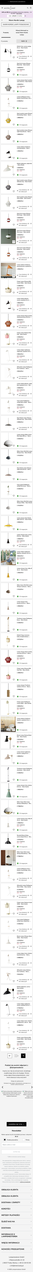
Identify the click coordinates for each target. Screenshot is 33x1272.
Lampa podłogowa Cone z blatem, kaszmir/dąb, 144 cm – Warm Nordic (24, 869)
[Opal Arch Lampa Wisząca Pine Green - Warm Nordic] (16, 236)
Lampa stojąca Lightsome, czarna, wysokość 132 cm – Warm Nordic (23, 1004)
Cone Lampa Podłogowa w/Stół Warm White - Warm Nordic (24, 401)
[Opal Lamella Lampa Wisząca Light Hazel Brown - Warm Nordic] (16, 136)
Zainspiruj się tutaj (15, 1124)
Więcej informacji (10, 1243)
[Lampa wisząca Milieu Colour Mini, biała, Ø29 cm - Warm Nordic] (16, 440)
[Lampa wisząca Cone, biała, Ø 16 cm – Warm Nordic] (16, 824)
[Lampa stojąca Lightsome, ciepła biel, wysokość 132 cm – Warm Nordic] (16, 356)
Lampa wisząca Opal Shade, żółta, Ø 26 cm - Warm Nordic (24, 518)
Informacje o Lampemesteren (9, 1235)
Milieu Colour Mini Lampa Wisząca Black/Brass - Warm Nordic (24, 852)
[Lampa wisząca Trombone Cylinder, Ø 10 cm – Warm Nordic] (16, 691)
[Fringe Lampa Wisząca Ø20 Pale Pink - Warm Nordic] (16, 674)
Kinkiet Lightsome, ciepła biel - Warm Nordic (24, 164)
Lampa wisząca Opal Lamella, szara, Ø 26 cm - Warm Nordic (24, 80)
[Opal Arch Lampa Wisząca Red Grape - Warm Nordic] (16, 219)
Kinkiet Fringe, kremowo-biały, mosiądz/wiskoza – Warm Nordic (23, 635)
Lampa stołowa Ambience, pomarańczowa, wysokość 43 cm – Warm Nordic (24, 265)
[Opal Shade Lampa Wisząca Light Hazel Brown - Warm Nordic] (16, 473)
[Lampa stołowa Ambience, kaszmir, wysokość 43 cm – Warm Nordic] (16, 724)
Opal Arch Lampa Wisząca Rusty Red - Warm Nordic (23, 248)
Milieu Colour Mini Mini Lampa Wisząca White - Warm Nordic (24, 501)
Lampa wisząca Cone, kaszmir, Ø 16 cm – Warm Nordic (23, 602)
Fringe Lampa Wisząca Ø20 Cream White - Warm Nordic (24, 1038)
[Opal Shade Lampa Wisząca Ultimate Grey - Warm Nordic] (16, 423)
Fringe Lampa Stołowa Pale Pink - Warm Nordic (24, 333)
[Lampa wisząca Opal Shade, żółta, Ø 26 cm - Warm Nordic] (16, 523)
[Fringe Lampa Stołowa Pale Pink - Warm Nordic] (16, 339)
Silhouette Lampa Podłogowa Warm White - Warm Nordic (24, 886)
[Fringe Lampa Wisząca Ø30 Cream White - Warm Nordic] (16, 287)
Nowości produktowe (12, 1249)
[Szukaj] (27, 8)
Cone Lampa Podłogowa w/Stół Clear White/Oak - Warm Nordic (23, 920)
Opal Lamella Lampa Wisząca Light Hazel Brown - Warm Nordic (24, 130)
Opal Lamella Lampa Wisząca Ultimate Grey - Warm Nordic (24, 180)
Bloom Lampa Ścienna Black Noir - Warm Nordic (24, 735)
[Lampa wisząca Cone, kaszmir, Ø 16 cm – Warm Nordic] (16, 607)
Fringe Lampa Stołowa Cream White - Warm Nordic (24, 903)
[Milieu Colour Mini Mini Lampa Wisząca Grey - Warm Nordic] (16, 457)
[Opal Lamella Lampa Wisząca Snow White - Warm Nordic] (16, 202)
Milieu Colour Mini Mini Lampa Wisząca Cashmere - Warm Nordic (24, 585)
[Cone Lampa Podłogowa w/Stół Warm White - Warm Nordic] (16, 407)
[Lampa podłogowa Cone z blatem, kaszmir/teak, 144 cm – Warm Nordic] (16, 102)
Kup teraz (19, 13)
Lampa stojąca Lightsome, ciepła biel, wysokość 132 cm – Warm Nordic (24, 350)
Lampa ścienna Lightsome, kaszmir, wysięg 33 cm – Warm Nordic (23, 752)
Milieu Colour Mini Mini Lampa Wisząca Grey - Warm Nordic (24, 451)
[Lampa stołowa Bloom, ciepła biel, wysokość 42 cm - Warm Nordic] (16, 389)
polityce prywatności (25, 1182)
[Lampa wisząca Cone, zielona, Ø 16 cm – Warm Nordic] (16, 791)
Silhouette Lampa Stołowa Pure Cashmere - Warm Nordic (23, 970)
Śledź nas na (8, 1221)
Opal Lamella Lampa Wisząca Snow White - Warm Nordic (24, 197)
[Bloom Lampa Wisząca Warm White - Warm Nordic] (16, 942)
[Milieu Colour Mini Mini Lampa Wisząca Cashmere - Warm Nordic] (16, 590)
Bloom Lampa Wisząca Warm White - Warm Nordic (24, 936)
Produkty (6, 32)
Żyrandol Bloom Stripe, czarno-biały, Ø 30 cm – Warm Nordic (24, 836)
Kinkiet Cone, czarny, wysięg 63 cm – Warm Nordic (24, 46)
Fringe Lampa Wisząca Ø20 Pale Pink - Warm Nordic (24, 669)
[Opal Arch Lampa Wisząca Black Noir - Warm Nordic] (16, 69)
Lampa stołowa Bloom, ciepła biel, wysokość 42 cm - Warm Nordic (24, 384)
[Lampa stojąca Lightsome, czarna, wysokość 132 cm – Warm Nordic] (16, 1010)
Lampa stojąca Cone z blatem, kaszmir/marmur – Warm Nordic (24, 954)
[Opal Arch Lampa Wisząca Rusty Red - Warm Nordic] (16, 254)
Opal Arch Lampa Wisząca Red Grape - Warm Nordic (23, 214)
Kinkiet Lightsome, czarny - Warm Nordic (24, 987)
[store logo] (10, 8)
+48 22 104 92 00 (25, 1263)
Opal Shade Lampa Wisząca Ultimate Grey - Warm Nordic (24, 418)
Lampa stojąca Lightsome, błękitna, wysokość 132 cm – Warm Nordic (24, 552)
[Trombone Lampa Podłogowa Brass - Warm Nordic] (16, 624)
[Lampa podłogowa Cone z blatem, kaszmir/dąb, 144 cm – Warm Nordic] (16, 874)
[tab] (16, 1189)
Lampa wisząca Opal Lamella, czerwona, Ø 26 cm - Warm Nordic (24, 652)
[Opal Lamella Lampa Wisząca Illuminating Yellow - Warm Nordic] (16, 119)
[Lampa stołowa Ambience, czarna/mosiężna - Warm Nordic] (16, 152)
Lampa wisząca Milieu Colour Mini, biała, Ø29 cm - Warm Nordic (24, 435)
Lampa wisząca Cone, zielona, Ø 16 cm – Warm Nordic (24, 785)
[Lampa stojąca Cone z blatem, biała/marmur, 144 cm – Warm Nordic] (16, 1026)
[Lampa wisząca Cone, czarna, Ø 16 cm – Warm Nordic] (16, 540)
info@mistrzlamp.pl (17, 1266)
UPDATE (15, 16)
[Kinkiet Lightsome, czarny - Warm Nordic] (16, 993)
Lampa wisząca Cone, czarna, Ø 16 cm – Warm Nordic (24, 535)
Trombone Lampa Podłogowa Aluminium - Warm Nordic (24, 769)
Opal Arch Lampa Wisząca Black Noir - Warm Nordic (23, 64)
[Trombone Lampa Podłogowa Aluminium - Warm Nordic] (16, 774)
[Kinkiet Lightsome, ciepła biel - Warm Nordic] (16, 169)
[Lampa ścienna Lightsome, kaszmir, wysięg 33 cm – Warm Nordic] (16, 757)
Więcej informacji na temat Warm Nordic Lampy (22, 33)
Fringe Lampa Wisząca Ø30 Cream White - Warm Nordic (24, 282)
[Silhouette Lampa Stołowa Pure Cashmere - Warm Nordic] (16, 975)
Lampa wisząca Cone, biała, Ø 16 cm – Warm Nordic (24, 819)
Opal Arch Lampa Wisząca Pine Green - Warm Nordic (23, 231)
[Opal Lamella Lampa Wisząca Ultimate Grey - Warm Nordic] (16, 186)
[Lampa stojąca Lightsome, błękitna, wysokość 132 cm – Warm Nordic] (16, 557)
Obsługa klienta (9, 1189)
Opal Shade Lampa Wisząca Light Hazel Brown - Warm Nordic (24, 468)
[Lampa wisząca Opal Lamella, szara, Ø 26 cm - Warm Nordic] (16, 85)
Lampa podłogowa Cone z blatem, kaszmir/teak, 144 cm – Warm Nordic (24, 97)
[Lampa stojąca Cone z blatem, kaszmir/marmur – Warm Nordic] (16, 959)
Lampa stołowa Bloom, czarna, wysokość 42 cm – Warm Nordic (23, 299)
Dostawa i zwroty (10, 1202)
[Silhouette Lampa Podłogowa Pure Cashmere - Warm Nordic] (16, 372)
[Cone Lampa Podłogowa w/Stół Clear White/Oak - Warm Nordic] (16, 925)
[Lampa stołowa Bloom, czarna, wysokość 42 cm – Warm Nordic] (16, 304)
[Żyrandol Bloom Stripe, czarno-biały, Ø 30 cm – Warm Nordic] (16, 841)
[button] (13, 57)
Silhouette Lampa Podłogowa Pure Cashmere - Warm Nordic (24, 367)
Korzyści (5, 1209)
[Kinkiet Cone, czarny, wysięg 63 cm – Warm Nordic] (16, 52)
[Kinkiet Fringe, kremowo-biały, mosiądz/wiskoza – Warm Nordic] (16, 640)
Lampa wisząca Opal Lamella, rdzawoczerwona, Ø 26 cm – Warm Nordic (24, 316)
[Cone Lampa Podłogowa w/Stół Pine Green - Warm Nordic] (16, 490)
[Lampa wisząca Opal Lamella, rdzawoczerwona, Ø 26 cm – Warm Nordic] (16, 322)
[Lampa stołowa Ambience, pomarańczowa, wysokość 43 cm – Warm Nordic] (16, 270)
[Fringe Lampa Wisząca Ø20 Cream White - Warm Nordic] (16, 1043)
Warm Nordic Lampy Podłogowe (16, 24)
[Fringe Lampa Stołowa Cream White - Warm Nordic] (16, 908)
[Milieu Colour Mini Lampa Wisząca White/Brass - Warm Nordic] (16, 807)
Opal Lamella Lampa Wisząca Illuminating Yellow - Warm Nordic (24, 114)
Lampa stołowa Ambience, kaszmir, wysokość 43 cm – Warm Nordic (23, 719)
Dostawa (6, 1228)
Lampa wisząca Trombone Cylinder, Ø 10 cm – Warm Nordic (23, 685)
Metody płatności (10, 1215)
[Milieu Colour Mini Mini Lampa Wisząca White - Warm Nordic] (16, 507)
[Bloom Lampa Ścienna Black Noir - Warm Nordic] (16, 741)
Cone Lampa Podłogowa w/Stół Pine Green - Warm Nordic (23, 485)
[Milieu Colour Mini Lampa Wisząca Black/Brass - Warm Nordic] (16, 857)
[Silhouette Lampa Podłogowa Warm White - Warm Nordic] (16, 891)
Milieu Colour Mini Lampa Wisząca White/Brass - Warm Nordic (24, 802)
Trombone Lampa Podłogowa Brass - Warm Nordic (24, 619)
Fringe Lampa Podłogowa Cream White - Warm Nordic (24, 702)
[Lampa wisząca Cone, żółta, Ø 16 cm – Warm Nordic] (16, 574)
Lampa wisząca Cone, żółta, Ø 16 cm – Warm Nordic (24, 569)
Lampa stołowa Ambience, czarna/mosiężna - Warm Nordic (23, 147)
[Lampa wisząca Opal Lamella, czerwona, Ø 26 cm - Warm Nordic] (16, 657)
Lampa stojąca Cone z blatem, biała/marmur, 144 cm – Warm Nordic (24, 1021)
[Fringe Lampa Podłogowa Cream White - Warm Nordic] (16, 707)
